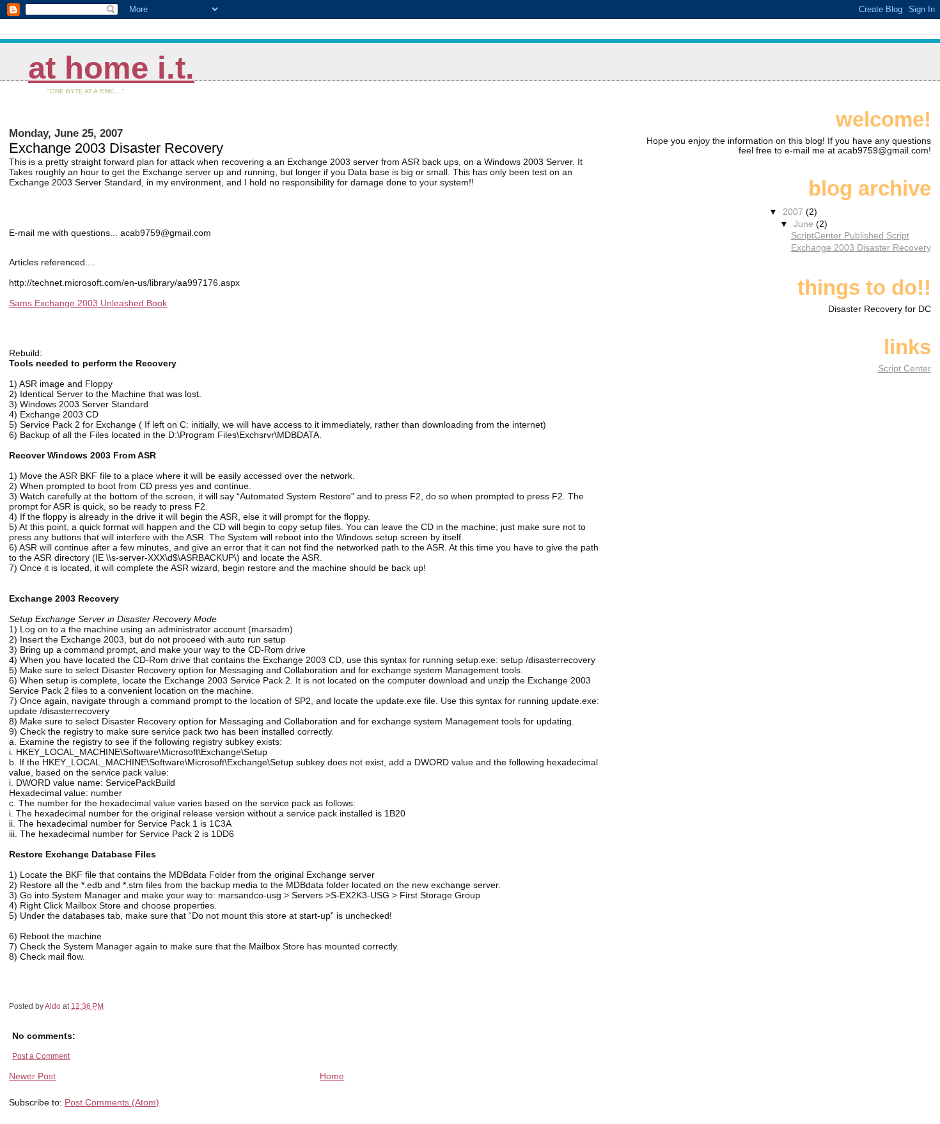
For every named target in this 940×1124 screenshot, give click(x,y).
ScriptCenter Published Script (850, 235)
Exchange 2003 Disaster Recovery (861, 248)
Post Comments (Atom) (112, 1102)
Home (332, 1076)
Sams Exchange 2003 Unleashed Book (88, 303)
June (805, 224)
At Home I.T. (111, 68)
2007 (794, 212)
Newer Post (32, 1076)
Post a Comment (41, 1056)
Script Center (904, 368)
